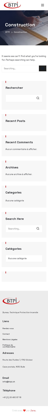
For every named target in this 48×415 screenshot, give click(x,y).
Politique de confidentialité (9, 346)
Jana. (33, 410)
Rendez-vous (8, 328)
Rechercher (14, 88)
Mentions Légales (10, 339)
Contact (6, 334)
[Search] (42, 68)
